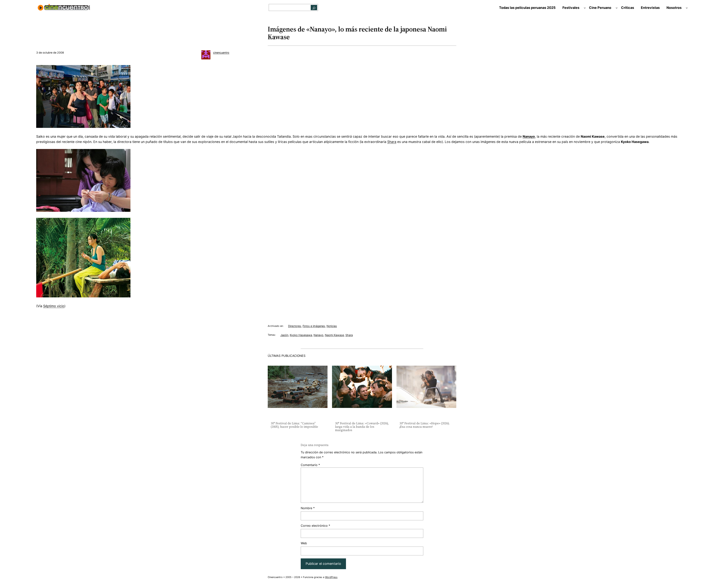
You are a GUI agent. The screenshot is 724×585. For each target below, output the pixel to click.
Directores (294, 326)
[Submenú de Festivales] (585, 8)
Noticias (332, 326)
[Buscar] (314, 7)
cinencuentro (221, 52)
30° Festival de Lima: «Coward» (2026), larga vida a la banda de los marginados (362, 426)
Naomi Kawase (334, 335)
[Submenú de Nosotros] (687, 8)
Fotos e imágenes (314, 326)
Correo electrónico (315, 525)
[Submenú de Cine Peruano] (617, 8)
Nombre (308, 508)
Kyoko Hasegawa (301, 335)
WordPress (331, 577)
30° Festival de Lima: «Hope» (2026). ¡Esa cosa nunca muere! (425, 424)
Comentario (310, 465)
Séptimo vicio (53, 306)
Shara (391, 142)
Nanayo (318, 335)
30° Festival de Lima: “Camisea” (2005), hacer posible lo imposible (294, 424)
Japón (284, 335)
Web (304, 543)
